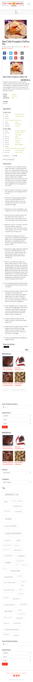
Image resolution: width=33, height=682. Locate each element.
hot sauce (24, 581)
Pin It (26, 350)
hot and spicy (10, 583)
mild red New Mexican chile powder (15, 148)
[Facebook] (14, 676)
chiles (7, 540)
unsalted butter (19, 116)
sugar (16, 122)
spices (6, 623)
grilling (15, 570)
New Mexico (9, 605)
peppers (23, 604)
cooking (8, 556)
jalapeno (21, 593)
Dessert (14, 94)
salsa (20, 610)
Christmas (17, 550)
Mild (13, 98)
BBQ (6, 502)
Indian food (9, 590)
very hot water (19, 133)
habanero (8, 577)
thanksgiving (11, 629)
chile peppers (13, 533)
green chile (24, 565)
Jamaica (6, 597)
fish (17, 564)
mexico (16, 599)
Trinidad (6, 634)
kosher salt (18, 124)
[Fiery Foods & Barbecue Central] (13, 3)
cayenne (18, 512)
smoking (19, 618)
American (14, 96)
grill (4, 568)
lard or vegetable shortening (13, 120)
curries (21, 556)
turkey (16, 635)
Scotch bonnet (21, 613)
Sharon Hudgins (7, 617)
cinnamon (18, 140)
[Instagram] (19, 676)
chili (18, 540)
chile (8, 518)
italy (20, 589)
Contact (24, 673)
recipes (8, 611)
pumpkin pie (6, 390)
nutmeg (17, 142)
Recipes (27, 46)
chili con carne (7, 545)
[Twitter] (16, 676)
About (8, 673)
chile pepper (10, 526)
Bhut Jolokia (18, 501)
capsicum (7, 511)
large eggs (18, 134)
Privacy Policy (16, 673)
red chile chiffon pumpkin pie (19, 390)
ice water (17, 126)
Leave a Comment (8, 48)
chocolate (6, 549)
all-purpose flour (19, 114)
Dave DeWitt (20, 561)
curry (7, 562)
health (20, 576)
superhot (17, 623)
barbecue (12, 494)
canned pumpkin (19, 150)
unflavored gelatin (20, 131)
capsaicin (17, 506)
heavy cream (18, 152)
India (22, 585)
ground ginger (19, 144)
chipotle (17, 545)
